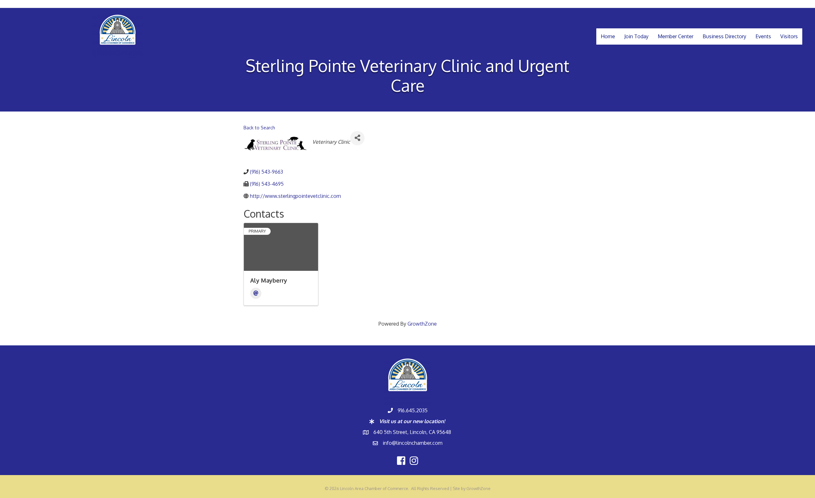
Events (763, 36)
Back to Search (259, 127)
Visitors (789, 36)
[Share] (357, 138)
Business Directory (724, 36)
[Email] (255, 293)
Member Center (675, 36)
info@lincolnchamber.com (413, 443)
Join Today (636, 36)
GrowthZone (422, 324)
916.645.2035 (413, 410)
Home (608, 36)
